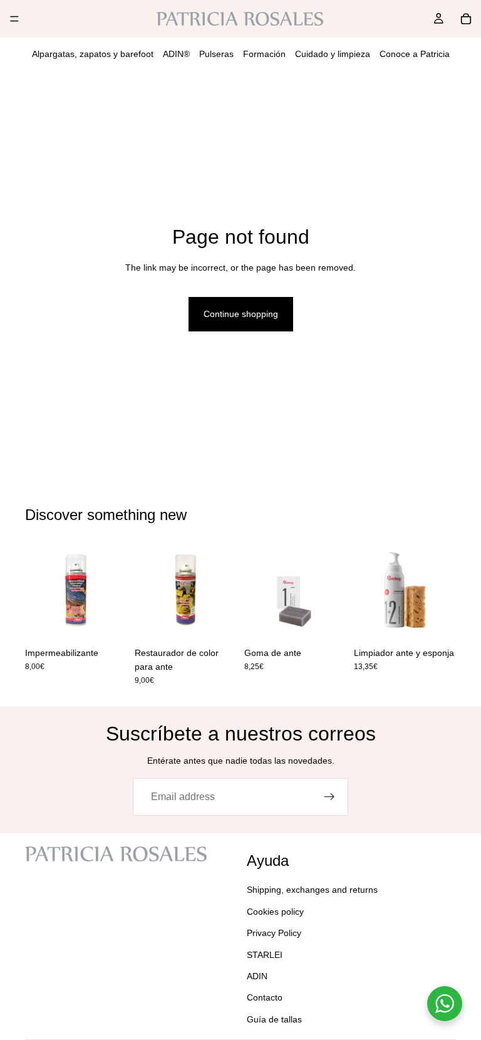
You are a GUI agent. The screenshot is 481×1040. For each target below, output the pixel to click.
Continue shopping (241, 314)
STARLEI (264, 954)
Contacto (264, 997)
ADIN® (176, 54)
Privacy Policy (274, 933)
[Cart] (466, 19)
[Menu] (14, 18)
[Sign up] (329, 797)
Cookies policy (275, 911)
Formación (264, 54)
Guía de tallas (274, 1019)
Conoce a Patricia (415, 54)
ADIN (257, 976)
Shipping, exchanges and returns (312, 890)
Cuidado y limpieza (332, 54)
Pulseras (216, 54)
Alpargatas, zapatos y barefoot (92, 54)
